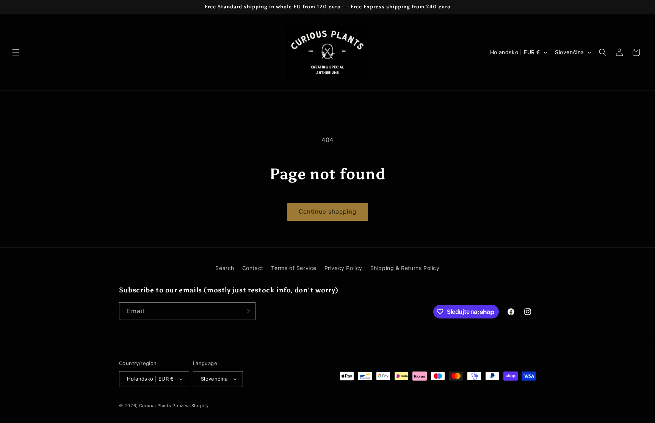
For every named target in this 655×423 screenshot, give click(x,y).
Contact (252, 268)
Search (224, 268)
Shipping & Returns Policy (405, 268)
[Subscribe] (246, 311)
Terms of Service (294, 268)
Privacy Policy (343, 268)
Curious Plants (155, 405)
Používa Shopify (190, 405)
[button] (16, 52)
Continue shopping (327, 211)
